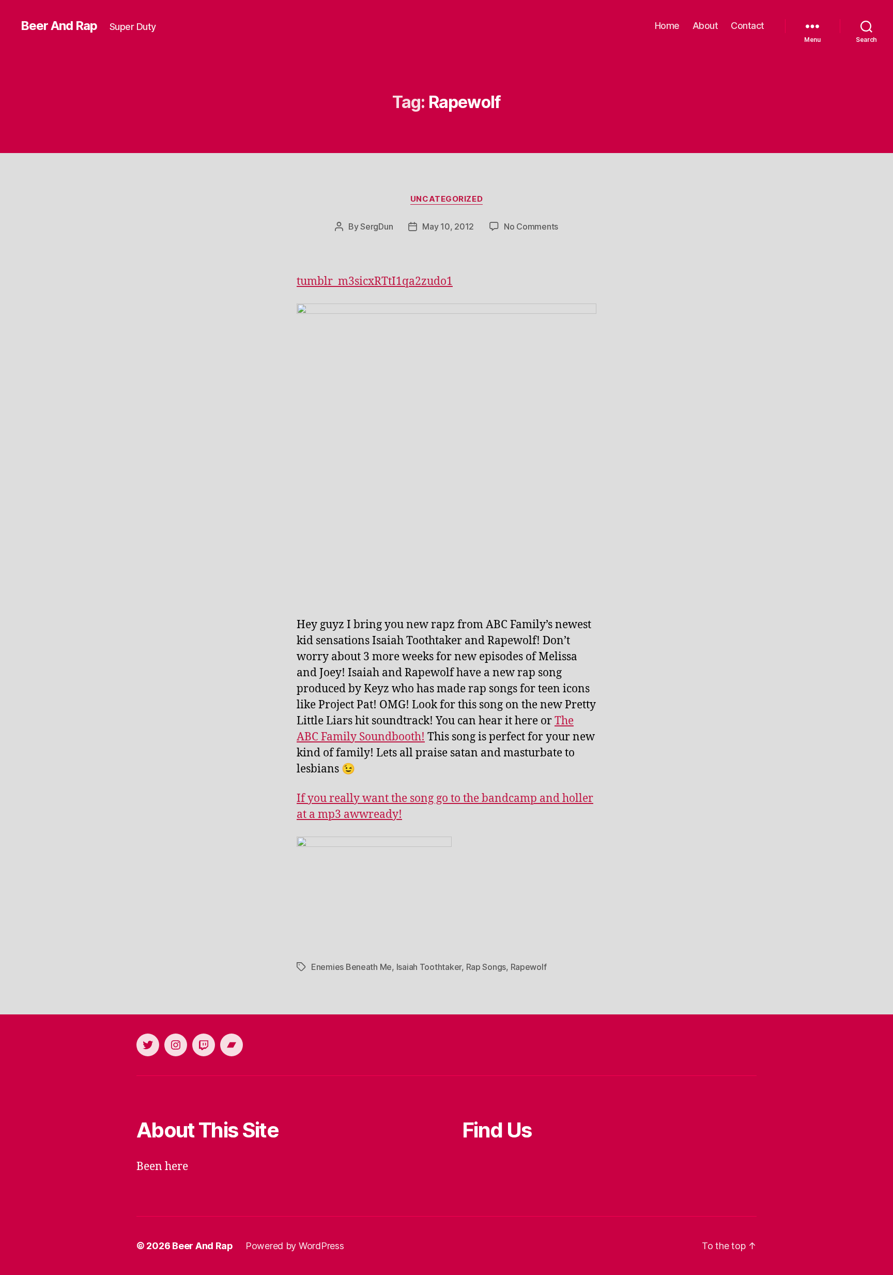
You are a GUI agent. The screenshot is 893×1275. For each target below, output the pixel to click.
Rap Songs (486, 967)
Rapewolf (529, 967)
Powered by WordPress (294, 1245)
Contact (747, 25)
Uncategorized (446, 199)
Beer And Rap (59, 26)
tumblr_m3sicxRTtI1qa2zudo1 (375, 282)
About (705, 25)
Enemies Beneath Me (351, 967)
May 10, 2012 (448, 226)
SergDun (376, 226)
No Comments (531, 226)
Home (667, 25)
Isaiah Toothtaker (428, 967)
